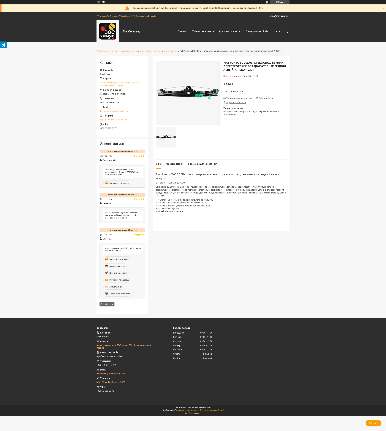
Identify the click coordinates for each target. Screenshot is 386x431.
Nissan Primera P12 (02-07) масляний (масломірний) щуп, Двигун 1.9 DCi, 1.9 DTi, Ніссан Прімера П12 (122, 215)
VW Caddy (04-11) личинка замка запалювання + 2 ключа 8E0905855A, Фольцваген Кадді (121, 172)
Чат (376, 423)
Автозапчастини (129, 51)
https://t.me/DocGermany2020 (114, 119)
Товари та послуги (201, 31)
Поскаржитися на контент (186, 410)
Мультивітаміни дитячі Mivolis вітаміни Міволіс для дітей (123, 249)
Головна (182, 31)
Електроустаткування (150, 51)
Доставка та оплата (229, 31)
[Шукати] (286, 31)
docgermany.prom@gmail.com (114, 111)
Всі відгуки (107, 304)
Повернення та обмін (257, 31)
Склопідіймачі (171, 51)
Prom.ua (207, 407)
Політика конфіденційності (212, 410)
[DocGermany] (107, 31)
